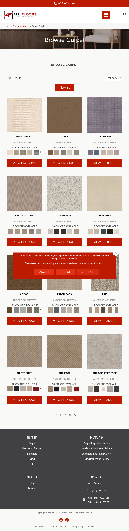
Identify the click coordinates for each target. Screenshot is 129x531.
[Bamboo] (16, 152)
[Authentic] (50, 309)
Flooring (17, 26)
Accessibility (40, 527)
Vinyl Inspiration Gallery (97, 459)
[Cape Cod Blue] (103, 230)
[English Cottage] (76, 152)
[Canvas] (64, 193)
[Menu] (106, 14)
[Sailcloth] (24, 230)
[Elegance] (70, 152)
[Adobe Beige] (90, 309)
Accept (44, 271)
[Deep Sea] (116, 388)
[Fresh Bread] (76, 230)
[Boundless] (23, 152)
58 (69, 415)
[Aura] (24, 114)
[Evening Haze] (76, 309)
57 (64, 415)
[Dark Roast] (63, 230)
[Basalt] (103, 152)
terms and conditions (73, 263)
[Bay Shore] (110, 309)
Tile (32, 464)
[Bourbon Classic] (64, 114)
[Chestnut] (10, 309)
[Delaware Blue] (36, 152)
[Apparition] (103, 309)
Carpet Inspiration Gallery (96, 443)
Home (8, 26)
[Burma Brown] (97, 388)
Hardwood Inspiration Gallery (97, 448)
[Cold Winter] (110, 388)
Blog (32, 483)
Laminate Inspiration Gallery (97, 453)
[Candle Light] (103, 388)
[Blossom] (116, 152)
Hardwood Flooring (32, 448)
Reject (65, 271)
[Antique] (97, 309)
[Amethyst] (104, 114)
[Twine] (38, 230)
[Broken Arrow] (116, 309)
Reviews (32, 488)
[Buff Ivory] (104, 193)
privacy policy (47, 263)
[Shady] (31, 230)
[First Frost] (70, 230)
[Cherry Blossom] (36, 388)
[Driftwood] (29, 309)
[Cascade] (23, 388)
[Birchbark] (110, 152)
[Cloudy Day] (63, 309)
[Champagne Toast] (56, 152)
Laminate (32, 453)
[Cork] (17, 230)
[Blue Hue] (56, 309)
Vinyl (32, 459)
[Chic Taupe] (29, 152)
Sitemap (90, 527)
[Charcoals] (56, 230)
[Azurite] (97, 152)
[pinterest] (66, 520)
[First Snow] (116, 230)
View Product (24, 163)
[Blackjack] (16, 388)
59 (74, 415)
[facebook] (61, 520)
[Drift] (70, 309)
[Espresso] (110, 230)
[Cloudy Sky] (16, 309)
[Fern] (36, 309)
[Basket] (24, 193)
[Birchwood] (24, 351)
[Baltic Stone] (104, 351)
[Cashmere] (29, 388)
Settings (87, 271)
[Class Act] (63, 152)
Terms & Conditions (58, 527)
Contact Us (99, 483)
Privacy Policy (77, 527)
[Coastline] (23, 309)
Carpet (26, 26)
